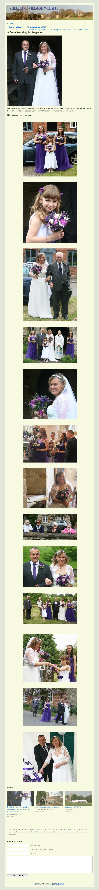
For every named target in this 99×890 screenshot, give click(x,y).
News (70, 829)
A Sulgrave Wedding (73, 807)
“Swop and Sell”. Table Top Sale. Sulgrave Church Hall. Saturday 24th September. (60, 30)
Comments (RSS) (50, 884)
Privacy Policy (59, 884)
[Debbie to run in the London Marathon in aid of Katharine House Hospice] (20, 798)
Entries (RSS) (39, 884)
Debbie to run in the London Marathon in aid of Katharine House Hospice (18, 809)
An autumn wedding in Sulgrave (48, 807)
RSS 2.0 (36, 832)
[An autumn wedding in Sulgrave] (49, 798)
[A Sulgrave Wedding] (78, 798)
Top (8, 822)
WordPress (61, 883)
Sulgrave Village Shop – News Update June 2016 (27, 27)
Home (11, 23)
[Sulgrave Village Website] (49, 11)
